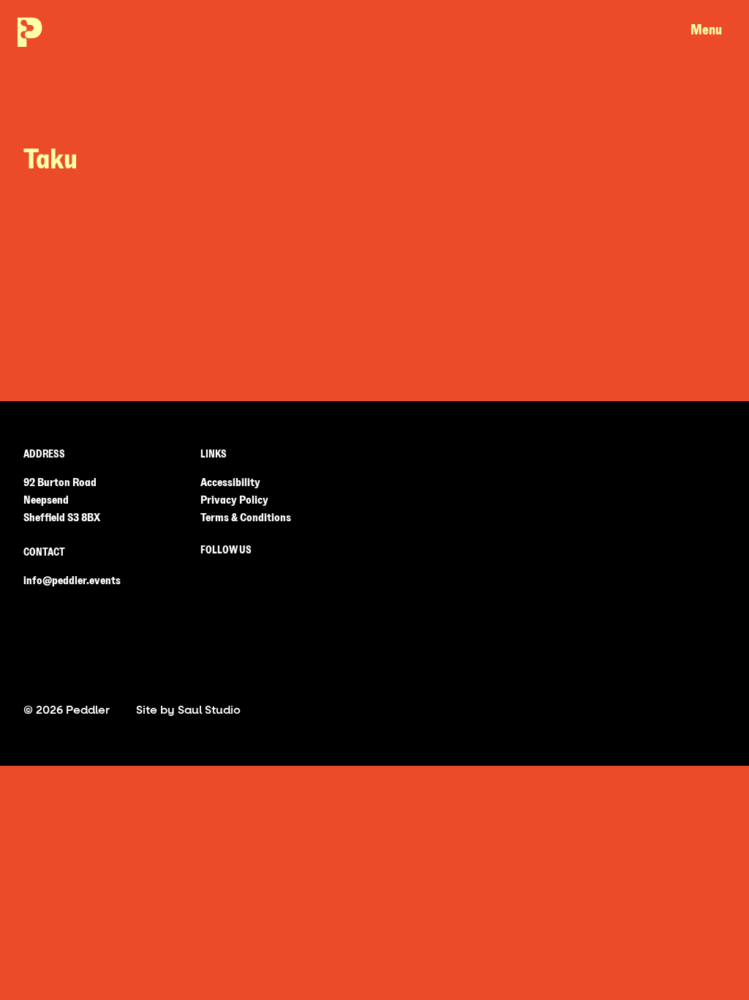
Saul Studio (209, 709)
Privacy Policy (234, 500)
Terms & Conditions (245, 517)
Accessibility (230, 482)
